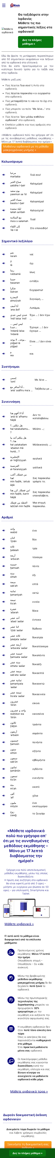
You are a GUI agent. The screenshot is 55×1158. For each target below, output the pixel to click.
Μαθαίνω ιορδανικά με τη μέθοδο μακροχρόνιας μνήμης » (26, 148)
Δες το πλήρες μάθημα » (32, 41)
